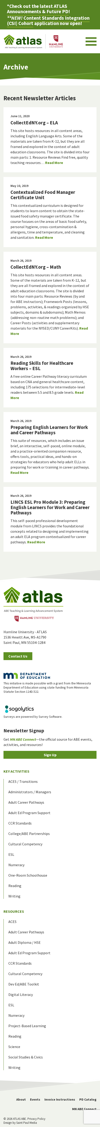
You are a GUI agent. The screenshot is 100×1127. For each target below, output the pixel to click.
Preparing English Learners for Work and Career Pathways (49, 430)
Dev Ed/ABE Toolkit (23, 984)
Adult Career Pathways (26, 802)
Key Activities (16, 771)
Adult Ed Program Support (29, 812)
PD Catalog (88, 1099)
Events (35, 1099)
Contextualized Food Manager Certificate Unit (42, 195)
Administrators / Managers (29, 792)
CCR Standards (20, 823)
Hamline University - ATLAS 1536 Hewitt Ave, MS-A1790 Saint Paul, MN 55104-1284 (25, 637)
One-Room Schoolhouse (27, 875)
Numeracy (16, 865)
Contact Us (17, 656)
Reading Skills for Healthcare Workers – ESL (41, 365)
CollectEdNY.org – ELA (34, 123)
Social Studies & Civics (25, 1057)
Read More (54, 162)
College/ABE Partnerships (29, 833)
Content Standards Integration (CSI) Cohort (48, 20)
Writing (14, 896)
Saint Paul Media (26, 1123)
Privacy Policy (36, 1119)
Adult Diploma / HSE (24, 942)
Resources (13, 911)
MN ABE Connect (84, 1109)
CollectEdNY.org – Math (35, 267)
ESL (11, 854)
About (21, 1099)
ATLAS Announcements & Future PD (37, 9)
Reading (14, 885)
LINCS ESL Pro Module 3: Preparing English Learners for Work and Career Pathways (50, 507)
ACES (12, 921)
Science (14, 1046)
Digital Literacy (20, 994)
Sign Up (50, 754)
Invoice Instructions (59, 1099)
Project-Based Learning (27, 1025)
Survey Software (50, 717)
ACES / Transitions (23, 781)
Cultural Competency (25, 844)
